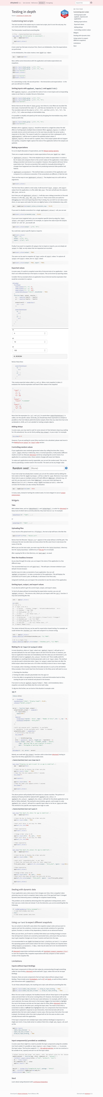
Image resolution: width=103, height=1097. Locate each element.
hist (16, 741)
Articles (41, 3)
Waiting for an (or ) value (26, 442)
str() (58, 593)
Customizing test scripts (81, 12)
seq (22, 740)
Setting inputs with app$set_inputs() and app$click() (81, 17)
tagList (17, 717)
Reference (34, 3)
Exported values (79, 24)
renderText (30, 302)
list (62, 864)
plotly (49, 979)
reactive (22, 297)
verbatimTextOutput (21, 292)
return (19, 713)
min (24, 740)
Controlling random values (82, 30)
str (14, 603)
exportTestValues (20, 309)
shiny (19, 696)
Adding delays (78, 27)
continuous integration (40, 1082)
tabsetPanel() (34, 508)
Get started (26, 3)
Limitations (77, 43)
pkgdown (87, 1093)
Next (75, 46)
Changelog (49, 3)
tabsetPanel (16, 514)
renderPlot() (30, 981)
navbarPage (16, 523)
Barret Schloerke (22, 1093)
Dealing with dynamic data (82, 35)
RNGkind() (52, 478)
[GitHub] (91, 2)
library (15, 696)
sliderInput (20, 718)
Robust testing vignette (51, 151)
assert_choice (25, 1058)
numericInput (19, 286)
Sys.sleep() (45, 432)
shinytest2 (14, 3)
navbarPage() (46, 508)
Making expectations (80, 21)
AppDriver (22, 37)
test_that (16, 36)
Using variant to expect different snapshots (81, 39)
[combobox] (82, 2)
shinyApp (15, 283)
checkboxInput (18, 701)
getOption (23, 909)
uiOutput (16, 703)
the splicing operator (46, 1048)
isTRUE (17, 909)
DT (44, 979)
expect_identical (18, 636)
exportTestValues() (57, 415)
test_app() (42, 553)
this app (41, 550)
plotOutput (20, 720)
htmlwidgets (33, 979)
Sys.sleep (16, 436)
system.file (24, 1068)
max (30, 740)
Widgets (76, 33)
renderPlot (31, 731)
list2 (24, 1060)
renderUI (33, 710)
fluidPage (17, 285)
